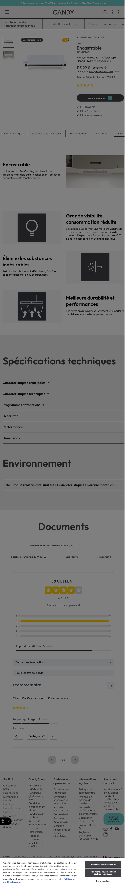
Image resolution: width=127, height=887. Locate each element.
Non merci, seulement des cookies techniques (103, 872)
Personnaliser (103, 881)
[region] (62, 872)
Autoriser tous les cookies (103, 864)
